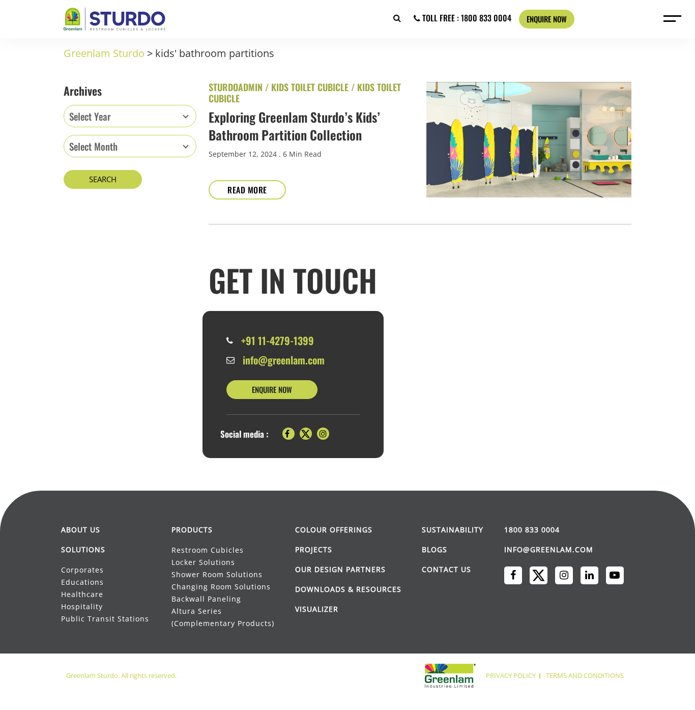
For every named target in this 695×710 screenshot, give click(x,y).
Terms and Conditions (585, 675)
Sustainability (452, 529)
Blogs (434, 549)
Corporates (83, 570)
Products (192, 529)
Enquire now (547, 18)
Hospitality (82, 606)
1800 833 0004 (532, 529)
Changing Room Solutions (221, 586)
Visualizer (316, 609)
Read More (247, 190)
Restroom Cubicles (207, 550)
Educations (82, 582)
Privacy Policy (511, 675)
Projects (313, 549)
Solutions (83, 549)
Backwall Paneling (206, 599)
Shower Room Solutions (217, 574)
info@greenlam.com (284, 359)
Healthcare (82, 594)
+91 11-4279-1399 (277, 340)
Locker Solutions (203, 562)
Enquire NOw (272, 389)
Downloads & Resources (348, 589)
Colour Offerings (333, 529)
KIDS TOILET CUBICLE (310, 87)
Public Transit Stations (106, 618)
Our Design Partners (340, 569)
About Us (80, 529)
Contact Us (446, 569)
